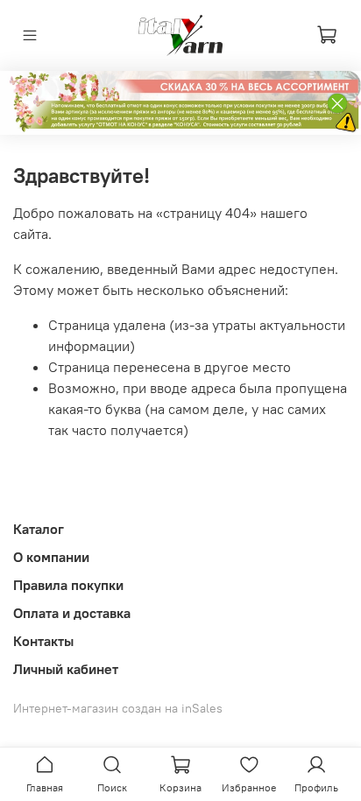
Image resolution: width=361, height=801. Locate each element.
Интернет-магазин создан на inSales (118, 708)
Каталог (38, 529)
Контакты (43, 641)
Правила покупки (68, 585)
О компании (51, 557)
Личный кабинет (65, 669)
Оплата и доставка (72, 613)
